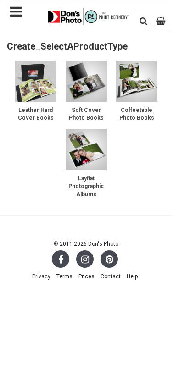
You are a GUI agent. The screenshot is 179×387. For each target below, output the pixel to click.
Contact (111, 276)
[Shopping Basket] (160, 20)
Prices (86, 276)
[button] (143, 20)
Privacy (41, 276)
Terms (64, 276)
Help (132, 276)
